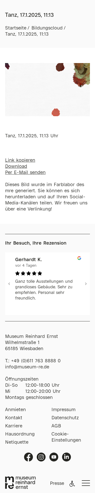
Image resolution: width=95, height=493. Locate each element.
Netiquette (16, 442)
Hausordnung (20, 434)
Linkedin (66, 457)
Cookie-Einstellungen (66, 437)
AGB (56, 426)
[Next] (86, 284)
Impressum (63, 410)
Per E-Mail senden (25, 173)
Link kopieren (20, 160)
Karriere (13, 426)
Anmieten (15, 410)
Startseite (15, 28)
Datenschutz (65, 418)
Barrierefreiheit (72, 483)
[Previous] (9, 284)
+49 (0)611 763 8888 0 (36, 361)
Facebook (28, 457)
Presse (57, 484)
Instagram (41, 457)
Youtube (53, 457)
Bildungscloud (47, 28)
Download (16, 167)
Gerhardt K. (28, 260)
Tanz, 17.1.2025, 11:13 (27, 34)
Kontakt (13, 418)
